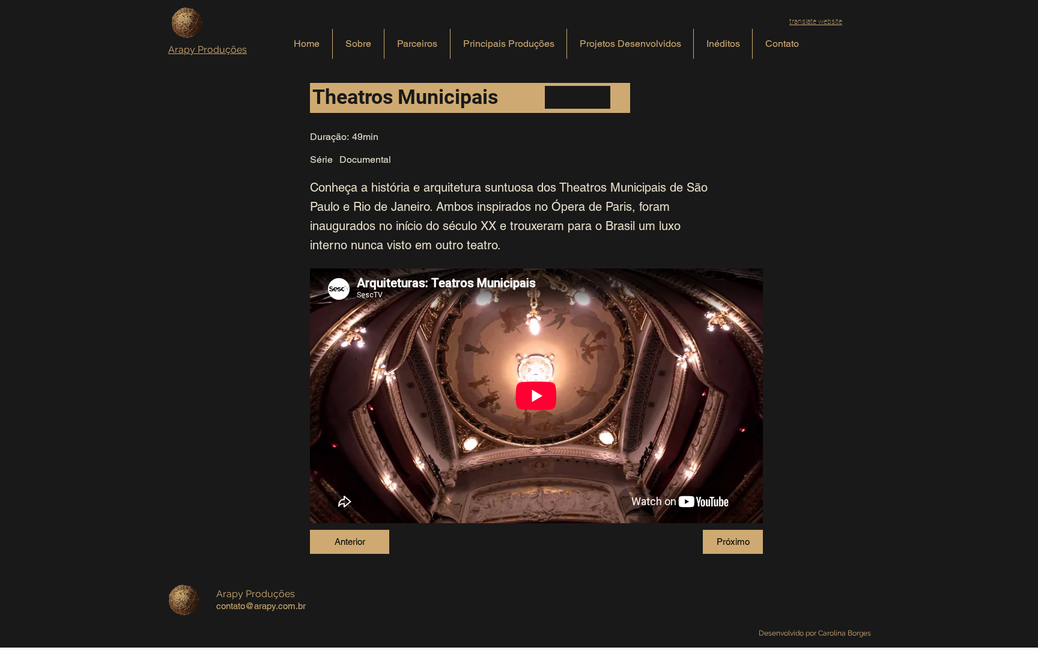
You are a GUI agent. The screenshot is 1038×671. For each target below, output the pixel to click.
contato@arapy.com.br (261, 606)
